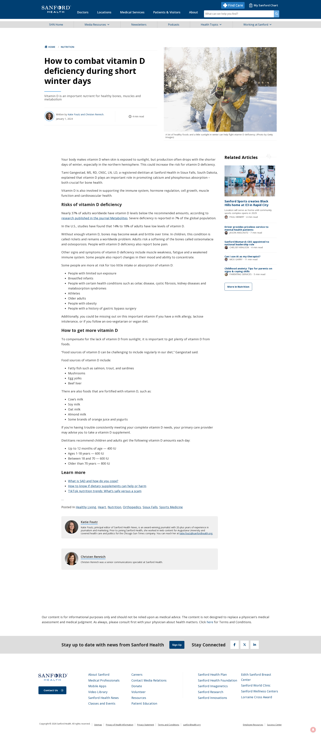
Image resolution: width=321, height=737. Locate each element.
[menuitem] (83, 12)
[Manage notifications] (313, 729)
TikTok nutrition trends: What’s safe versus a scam (104, 491)
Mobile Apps (97, 686)
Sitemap (98, 724)
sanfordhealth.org (192, 724)
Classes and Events (101, 703)
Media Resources (95, 24)
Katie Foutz (74, 114)
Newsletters (138, 24)
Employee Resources (253, 724)
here (210, 622)
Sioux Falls (150, 507)
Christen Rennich (94, 114)
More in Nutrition (238, 286)
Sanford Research (210, 692)
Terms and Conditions (168, 724)
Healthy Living (86, 507)
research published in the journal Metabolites (94, 218)
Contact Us (51, 690)
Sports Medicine (171, 507)
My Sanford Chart (266, 5)
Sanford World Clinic (256, 685)
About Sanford (98, 674)
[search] (276, 13)
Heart (102, 507)
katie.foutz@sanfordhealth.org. (196, 533)
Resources (138, 698)
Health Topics (209, 24)
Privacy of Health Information (119, 724)
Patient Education (144, 703)
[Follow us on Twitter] (244, 645)
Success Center (274, 724)
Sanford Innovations (212, 698)
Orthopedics (132, 507)
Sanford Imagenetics (213, 686)
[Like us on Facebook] (234, 645)
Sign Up (177, 644)
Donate (136, 686)
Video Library (98, 692)
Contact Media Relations (149, 680)
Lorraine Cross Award (256, 697)
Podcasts (173, 24)
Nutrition (67, 46)
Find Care (235, 5)
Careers (136, 674)
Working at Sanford (255, 24)
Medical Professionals (104, 680)
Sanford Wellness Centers (259, 691)
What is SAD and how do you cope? (93, 481)
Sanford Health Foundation (217, 680)
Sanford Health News (103, 698)
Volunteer (138, 692)
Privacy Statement (145, 724)
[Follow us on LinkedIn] (254, 645)
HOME (52, 46)
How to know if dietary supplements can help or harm (107, 486)
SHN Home (56, 24)
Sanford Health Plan (212, 674)
